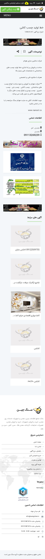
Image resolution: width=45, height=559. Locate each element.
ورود (31, 3)
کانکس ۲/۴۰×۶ (34, 381)
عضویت (38, 3)
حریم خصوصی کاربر (35, 456)
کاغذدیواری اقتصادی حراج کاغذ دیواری (24, 315)
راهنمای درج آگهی (35, 451)
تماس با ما (38, 447)
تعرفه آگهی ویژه (36, 465)
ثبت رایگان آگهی (9, 9)
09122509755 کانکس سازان (27, 249)
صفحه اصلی (37, 442)
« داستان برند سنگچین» (34, 469)
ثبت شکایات (37, 474)
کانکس (37, 348)
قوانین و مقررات (36, 460)
